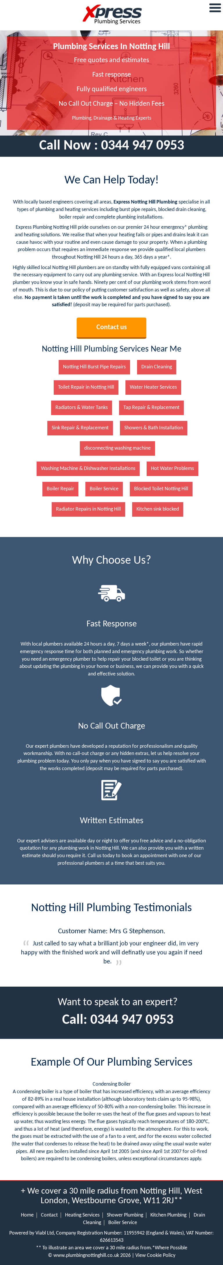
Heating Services (82, 1215)
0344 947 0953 (142, 146)
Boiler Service (122, 1223)
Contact (49, 1215)
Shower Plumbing (125, 1215)
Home (27, 1215)
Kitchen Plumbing (168, 1215)
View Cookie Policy (155, 1255)
